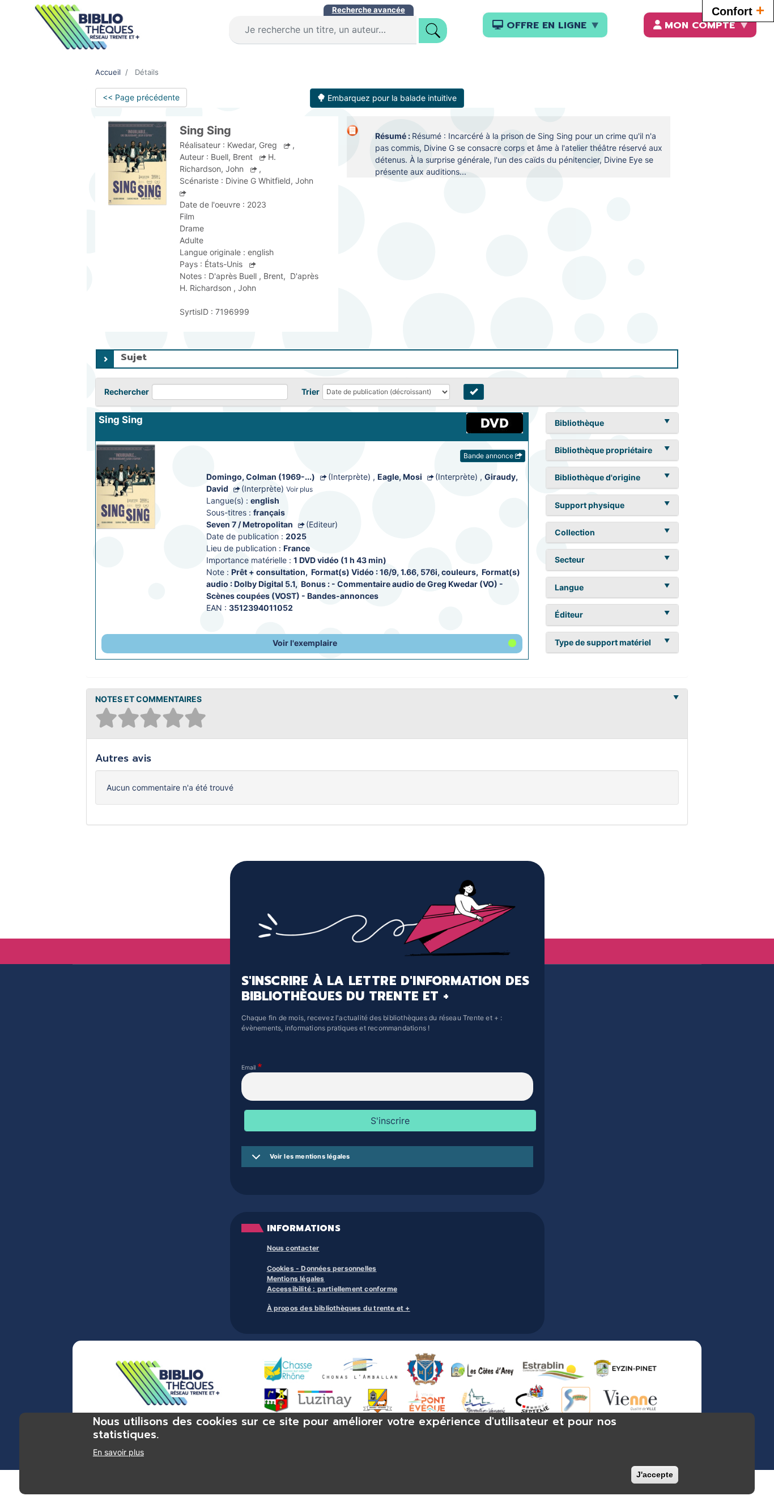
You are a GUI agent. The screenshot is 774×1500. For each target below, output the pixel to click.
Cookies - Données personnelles (322, 1268)
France (296, 548)
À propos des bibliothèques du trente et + (338, 1308)
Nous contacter (293, 1248)
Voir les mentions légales (310, 1156)
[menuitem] (545, 24)
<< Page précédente (141, 97)
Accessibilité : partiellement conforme (332, 1288)
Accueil (108, 72)
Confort (738, 10)
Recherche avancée (368, 9)
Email (248, 1067)
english (264, 500)
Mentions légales (296, 1278)
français (269, 512)
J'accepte (654, 1474)
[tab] (387, 359)
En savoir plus (118, 1452)
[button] (312, 643)
